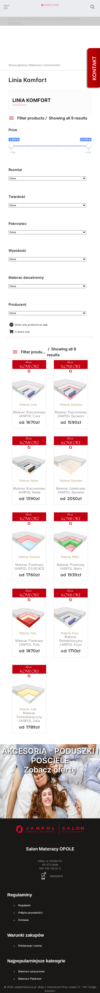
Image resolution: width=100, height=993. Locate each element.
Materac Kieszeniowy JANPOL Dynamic (71, 414)
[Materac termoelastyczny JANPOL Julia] (29, 690)
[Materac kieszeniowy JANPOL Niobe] (29, 461)
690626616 (56, 876)
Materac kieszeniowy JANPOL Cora (29, 414)
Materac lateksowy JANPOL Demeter (71, 490)
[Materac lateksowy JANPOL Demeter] (71, 461)
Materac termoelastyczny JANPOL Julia (29, 717)
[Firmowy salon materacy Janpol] (50, 830)
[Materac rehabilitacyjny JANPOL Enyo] (71, 614)
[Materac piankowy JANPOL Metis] (71, 537)
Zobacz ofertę (50, 769)
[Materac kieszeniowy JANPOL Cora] (29, 385)
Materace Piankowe (30, 978)
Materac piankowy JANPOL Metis (71, 566)
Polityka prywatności (30, 912)
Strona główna (17, 65)
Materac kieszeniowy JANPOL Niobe (29, 490)
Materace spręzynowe (31, 971)
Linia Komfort (31, 100)
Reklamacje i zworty (30, 945)
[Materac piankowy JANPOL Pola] (29, 614)
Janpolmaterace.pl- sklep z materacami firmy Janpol (45, 987)
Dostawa (23, 919)
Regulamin (24, 905)
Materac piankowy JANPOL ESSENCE (29, 566)
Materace (35, 65)
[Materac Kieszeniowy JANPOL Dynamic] (71, 385)
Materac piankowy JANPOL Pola (29, 642)
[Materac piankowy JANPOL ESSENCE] (29, 537)
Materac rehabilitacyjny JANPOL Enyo (71, 640)
